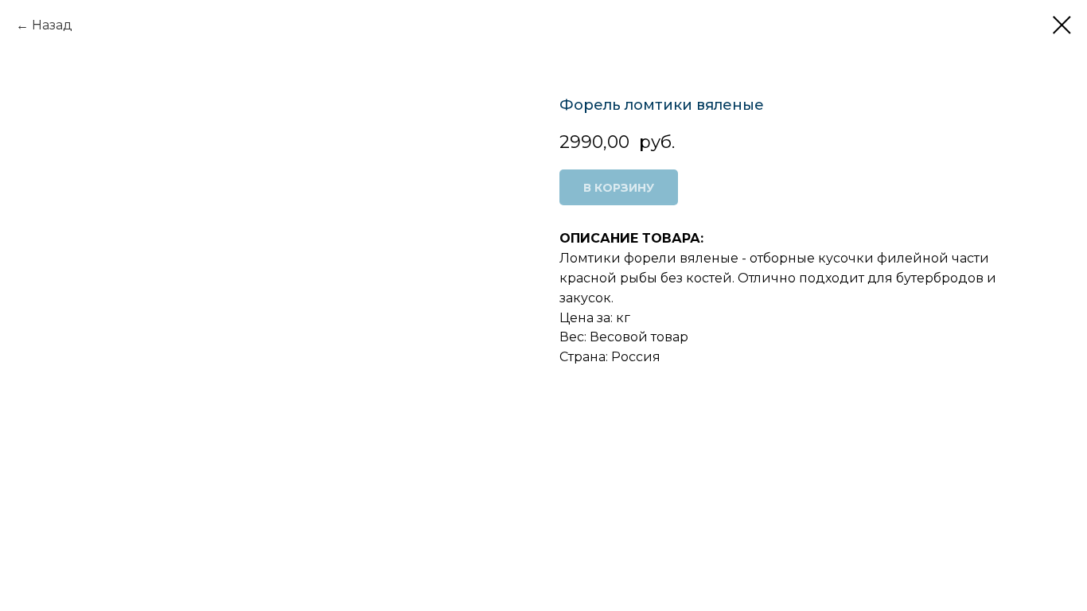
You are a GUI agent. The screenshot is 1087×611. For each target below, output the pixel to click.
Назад (52, 25)
